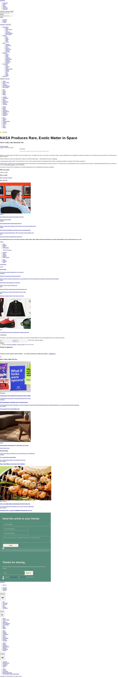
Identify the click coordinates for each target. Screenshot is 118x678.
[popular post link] (11, 272)
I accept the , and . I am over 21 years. (18, 344)
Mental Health (8, 59)
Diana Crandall (5, 146)
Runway (7, 48)
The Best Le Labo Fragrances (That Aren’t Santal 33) (10, 276)
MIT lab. (55, 158)
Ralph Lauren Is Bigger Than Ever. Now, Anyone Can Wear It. (12, 295)
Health (6, 56)
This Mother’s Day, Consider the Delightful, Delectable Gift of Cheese (16, 510)
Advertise (5, 665)
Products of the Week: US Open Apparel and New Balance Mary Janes (13, 289)
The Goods (5, 7)
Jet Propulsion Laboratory (9, 164)
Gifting (7, 75)
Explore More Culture (4, 448)
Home (6, 67)
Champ (4, 606)
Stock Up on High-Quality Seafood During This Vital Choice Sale (15, 503)
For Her (7, 71)
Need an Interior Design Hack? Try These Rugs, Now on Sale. (14, 445)
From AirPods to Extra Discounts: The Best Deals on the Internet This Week (14, 332)
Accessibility (5, 671)
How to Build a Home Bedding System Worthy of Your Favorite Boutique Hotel (15, 230)
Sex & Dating (8, 34)
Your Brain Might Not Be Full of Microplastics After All (10, 223)
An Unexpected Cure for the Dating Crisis (10, 409)
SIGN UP (28, 573)
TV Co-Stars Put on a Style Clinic (8, 457)
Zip (13, 341)
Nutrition (7, 60)
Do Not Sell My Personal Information (11, 674)
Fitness (6, 55)
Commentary (8, 45)
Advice (7, 54)
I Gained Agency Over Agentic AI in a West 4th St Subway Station (15, 395)
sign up (77, 239)
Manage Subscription (7, 672)
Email (14, 340)
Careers (4, 670)
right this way (52, 353)
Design (7, 39)
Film (6, 36)
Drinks (6, 28)
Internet (7, 41)
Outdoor (7, 70)
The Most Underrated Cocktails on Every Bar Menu (10, 282)
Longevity (7, 57)
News (6, 46)
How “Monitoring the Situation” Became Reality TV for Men (11, 216)
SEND (10, 545)
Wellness (5, 6)
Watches (7, 50)
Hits (4, 601)
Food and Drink (8, 69)
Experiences (5, 2)
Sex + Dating (3, 406)
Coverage (5, 604)
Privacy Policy (22, 344)
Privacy (4, 669)
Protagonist (5, 608)
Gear (1, 329)
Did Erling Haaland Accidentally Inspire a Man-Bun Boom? (14, 402)
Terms (4, 666)
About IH (5, 661)
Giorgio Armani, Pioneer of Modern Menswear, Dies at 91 (11, 236)
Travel (6, 30)
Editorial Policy (6, 663)
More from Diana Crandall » (6, 177)
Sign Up (2, 343)
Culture (4, 4)
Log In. (9, 250)
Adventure (7, 32)
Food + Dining (8, 29)
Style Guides (8, 49)
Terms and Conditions (11, 344)
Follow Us (2, 11)
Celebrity (7, 44)
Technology (2, 393)
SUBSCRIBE (6, 247)
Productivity (8, 61)
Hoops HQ (5, 9)
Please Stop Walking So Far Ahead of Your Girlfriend (12, 464)
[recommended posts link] (15, 391)
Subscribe (7, 11)
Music (6, 40)
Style (4, 5)
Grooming (7, 51)
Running (7, 62)
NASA (1, 155)
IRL (4, 605)
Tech (6, 72)
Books (6, 38)
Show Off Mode (9, 33)
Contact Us (5, 664)
